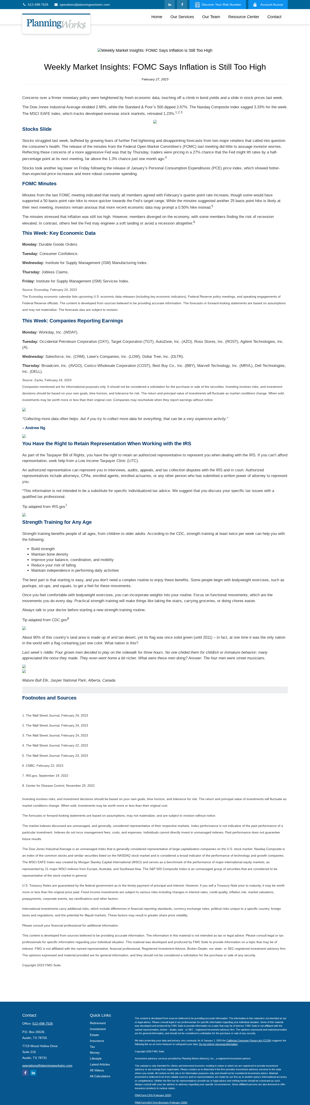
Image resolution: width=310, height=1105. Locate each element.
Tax (92, 1046)
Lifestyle (96, 1058)
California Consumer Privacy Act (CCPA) (248, 1040)
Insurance (97, 1041)
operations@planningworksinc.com (85, 4)
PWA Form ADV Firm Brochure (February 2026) (161, 1102)
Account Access (272, 4)
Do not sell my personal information (218, 1044)
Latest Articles (100, 1064)
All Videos (97, 1070)
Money (95, 1052)
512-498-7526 (38, 4)
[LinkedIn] (170, 4)
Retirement (98, 1023)
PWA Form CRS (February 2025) (153, 1095)
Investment (98, 1029)
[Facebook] (182, 4)
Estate (94, 1035)
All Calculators (100, 1076)
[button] (157, 16)
